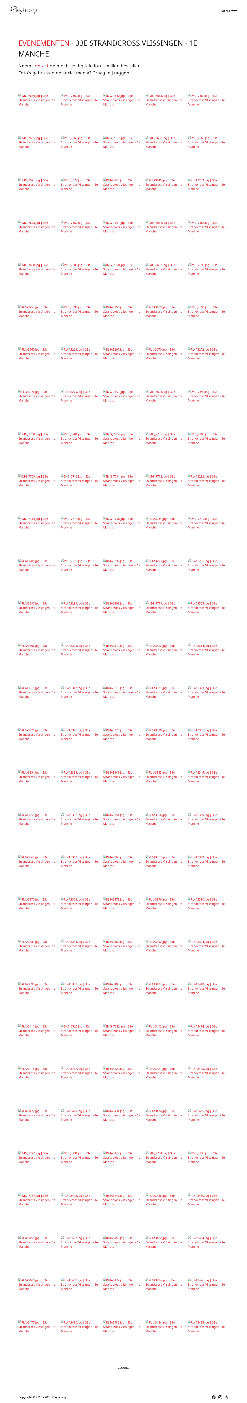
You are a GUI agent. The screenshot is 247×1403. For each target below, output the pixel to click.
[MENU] (235, 10)
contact (40, 66)
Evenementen (43, 43)
